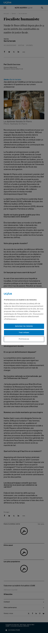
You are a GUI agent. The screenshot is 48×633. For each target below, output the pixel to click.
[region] (24, 316)
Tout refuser (24, 332)
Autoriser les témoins (24, 326)
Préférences (24, 339)
